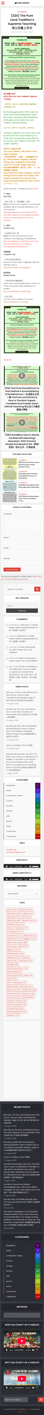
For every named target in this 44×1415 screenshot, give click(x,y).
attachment (14, 913)
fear (23, 942)
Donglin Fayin (11, 849)
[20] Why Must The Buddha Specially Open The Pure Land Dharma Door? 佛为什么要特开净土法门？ (22, 1202)
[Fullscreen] (37, 1350)
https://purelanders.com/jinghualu (17, 267)
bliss (27, 917)
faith (12, 942)
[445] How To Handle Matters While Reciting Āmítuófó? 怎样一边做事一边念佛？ (23, 627)
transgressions (15, 1008)
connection (14, 935)
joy (27, 957)
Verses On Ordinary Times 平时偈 (19, 745)
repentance (30, 990)
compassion (15, 931)
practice (13, 986)
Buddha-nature (16, 924)
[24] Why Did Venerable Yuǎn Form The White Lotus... (28, 498)
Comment (7, 514)
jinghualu (8, 360)
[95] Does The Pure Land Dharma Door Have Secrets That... (28, 464)
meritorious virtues (18, 968)
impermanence (16, 953)
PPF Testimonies (17, 982)
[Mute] (30, 866)
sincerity (13, 997)
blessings (14, 917)
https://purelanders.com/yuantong (17, 291)
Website (7, 558)
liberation (26, 961)
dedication (30, 935)
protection (14, 990)
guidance (14, 950)
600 (12, 909)
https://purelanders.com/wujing (16, 302)
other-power (15, 975)
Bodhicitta (14, 920)
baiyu (29, 913)
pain (28, 975)
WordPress (22, 1412)
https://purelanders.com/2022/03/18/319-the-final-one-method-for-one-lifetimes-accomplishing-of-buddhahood (21, 244)
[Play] (7, 866)
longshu (13, 964)
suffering (28, 997)
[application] (22, 865)
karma (12, 961)
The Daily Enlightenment (15, 852)
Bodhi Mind (30, 920)
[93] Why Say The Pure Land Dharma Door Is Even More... (28, 476)
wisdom (13, 1015)
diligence (30, 939)
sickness (28, 993)
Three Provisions (17, 1004)
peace (12, 979)
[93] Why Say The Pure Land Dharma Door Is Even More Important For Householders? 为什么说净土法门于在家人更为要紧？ (22, 1132)
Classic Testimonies (17, 928)
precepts (27, 986)
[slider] (35, 866)
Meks (28, 1409)
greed (24, 946)
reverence (14, 993)
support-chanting (17, 1001)
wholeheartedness (17, 1012)
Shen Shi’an (34, 188)
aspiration (25, 909)
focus (12, 946)
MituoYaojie (14, 971)
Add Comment (28, 32)
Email (6, 548)
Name (7, 537)
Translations (22, 11)
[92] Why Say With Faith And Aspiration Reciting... (29, 486)
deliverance (14, 939)
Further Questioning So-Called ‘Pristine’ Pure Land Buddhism (22, 650)
